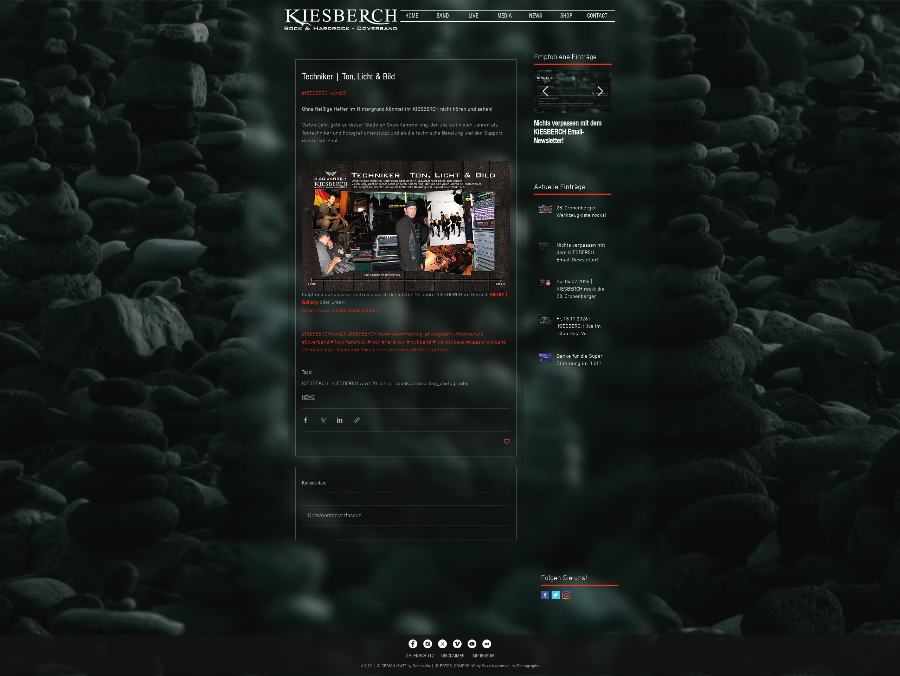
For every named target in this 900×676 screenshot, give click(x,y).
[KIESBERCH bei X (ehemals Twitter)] (442, 643)
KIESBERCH (315, 384)
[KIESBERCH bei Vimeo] (457, 643)
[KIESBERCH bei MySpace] (486, 643)
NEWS (308, 398)
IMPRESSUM (483, 656)
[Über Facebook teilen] (305, 420)
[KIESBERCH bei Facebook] (413, 643)
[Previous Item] (545, 91)
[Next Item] (600, 91)
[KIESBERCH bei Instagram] (427, 643)
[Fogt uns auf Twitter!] (556, 595)
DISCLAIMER (452, 656)
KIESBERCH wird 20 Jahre (361, 384)
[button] (442, 15)
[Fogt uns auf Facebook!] (545, 595)
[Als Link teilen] (357, 420)
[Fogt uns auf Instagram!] (566, 595)
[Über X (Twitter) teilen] (322, 420)
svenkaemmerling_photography (432, 384)
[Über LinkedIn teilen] (339, 420)
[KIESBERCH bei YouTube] (472, 643)
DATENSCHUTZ (420, 656)
